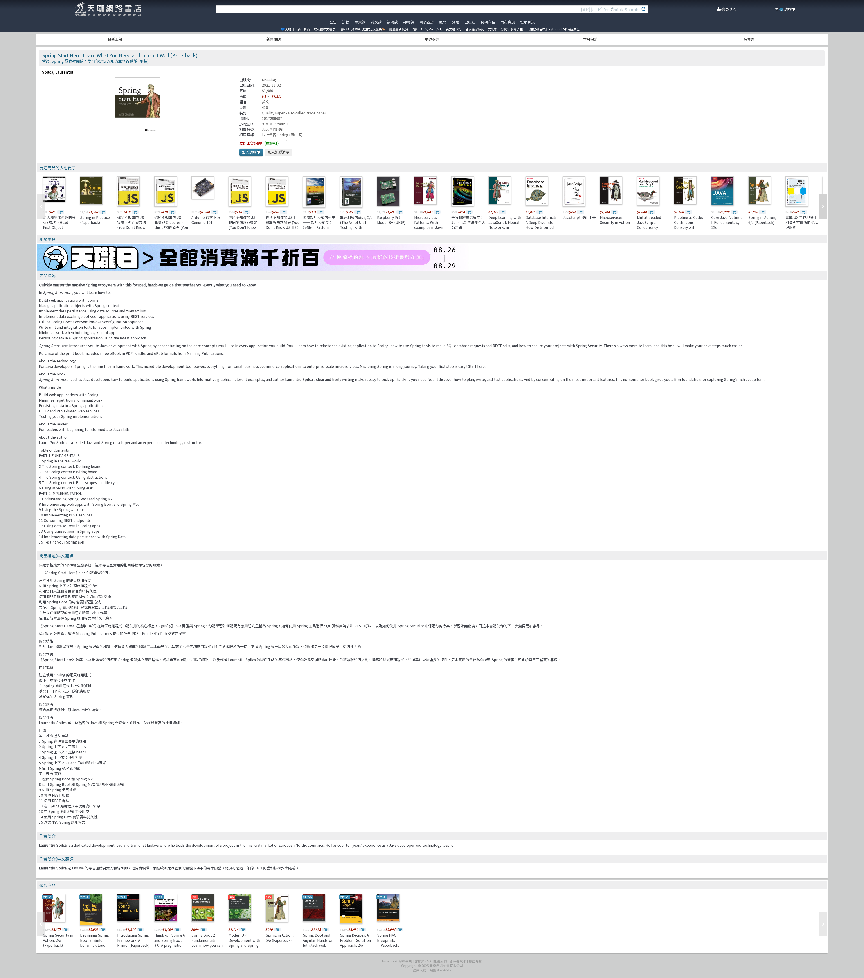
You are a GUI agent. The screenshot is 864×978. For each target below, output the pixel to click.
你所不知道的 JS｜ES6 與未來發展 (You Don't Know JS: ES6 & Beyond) (282, 225)
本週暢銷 (432, 39)
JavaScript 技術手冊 (579, 217)
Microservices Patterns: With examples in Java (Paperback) (428, 225)
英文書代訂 (454, 29)
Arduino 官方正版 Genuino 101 (205, 220)
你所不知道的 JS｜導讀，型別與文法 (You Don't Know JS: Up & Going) (132, 225)
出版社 (469, 22)
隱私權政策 (457, 961)
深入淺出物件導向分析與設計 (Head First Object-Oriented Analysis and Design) (59, 227)
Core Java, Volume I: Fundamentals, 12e (726, 222)
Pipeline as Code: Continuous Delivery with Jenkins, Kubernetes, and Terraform (688, 230)
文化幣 (492, 29)
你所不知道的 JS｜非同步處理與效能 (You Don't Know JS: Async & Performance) (244, 227)
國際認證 (426, 22)
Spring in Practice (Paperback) (95, 220)
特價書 (749, 39)
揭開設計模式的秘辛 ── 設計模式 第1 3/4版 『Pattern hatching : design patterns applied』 (319, 227)
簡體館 (392, 22)
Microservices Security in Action (615, 220)
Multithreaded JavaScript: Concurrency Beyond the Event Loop (652, 227)
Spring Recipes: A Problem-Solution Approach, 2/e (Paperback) (355, 942)
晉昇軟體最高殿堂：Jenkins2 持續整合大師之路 (468, 222)
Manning (269, 79)
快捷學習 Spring (275, 134)
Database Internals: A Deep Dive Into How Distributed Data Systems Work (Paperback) (542, 227)
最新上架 (115, 39)
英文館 (376, 22)
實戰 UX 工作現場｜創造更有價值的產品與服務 (801, 222)
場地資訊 (527, 22)
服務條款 (475, 961)
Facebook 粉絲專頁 (397, 961)
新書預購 (273, 39)
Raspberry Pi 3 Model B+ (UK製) (391, 220)
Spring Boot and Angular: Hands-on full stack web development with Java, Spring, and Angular (318, 947)
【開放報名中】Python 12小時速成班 (553, 29)
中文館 (360, 22)
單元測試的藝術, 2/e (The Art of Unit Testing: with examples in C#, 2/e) (356, 227)
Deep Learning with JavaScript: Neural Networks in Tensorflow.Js (504, 225)
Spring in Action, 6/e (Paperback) (762, 220)
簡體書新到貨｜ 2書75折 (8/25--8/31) (415, 29)
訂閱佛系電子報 (512, 29)
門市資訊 (507, 22)
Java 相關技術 (273, 129)
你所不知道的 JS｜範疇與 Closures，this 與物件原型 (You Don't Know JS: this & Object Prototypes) (171, 230)
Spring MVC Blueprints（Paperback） (389, 940)
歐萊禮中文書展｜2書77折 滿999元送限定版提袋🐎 (350, 29)
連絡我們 (440, 961)
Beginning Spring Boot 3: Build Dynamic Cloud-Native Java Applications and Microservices (94, 947)
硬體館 (408, 22)
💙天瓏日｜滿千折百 (295, 29)
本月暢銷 (590, 39)
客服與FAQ (422, 961)
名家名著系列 (474, 29)
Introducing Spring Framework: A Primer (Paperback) (133, 940)
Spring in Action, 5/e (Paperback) (280, 937)
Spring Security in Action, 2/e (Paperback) (58, 940)
